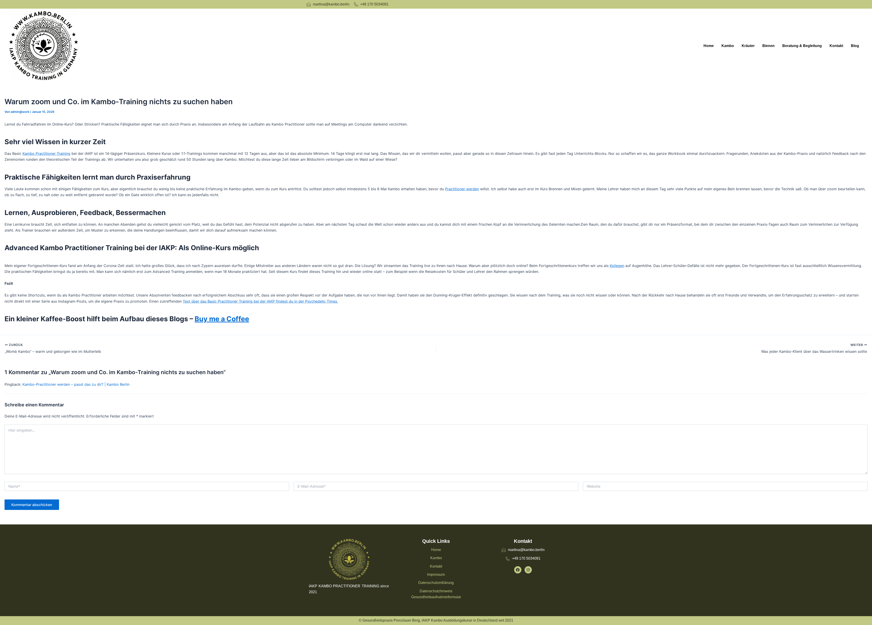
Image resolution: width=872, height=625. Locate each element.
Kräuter (748, 46)
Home (709, 46)
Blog (855, 46)
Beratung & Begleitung (802, 46)
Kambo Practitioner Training (46, 153)
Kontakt (836, 46)
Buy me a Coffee (222, 319)
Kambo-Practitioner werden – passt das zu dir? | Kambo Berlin (75, 384)
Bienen (768, 46)
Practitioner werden (462, 189)
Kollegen (617, 265)
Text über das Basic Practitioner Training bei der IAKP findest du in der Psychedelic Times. (260, 301)
